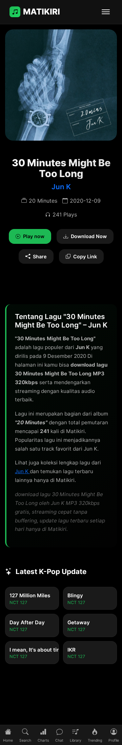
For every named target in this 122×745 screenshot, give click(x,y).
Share (40, 256)
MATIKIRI (41, 12)
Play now (33, 236)
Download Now (89, 236)
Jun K (61, 186)
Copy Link (85, 256)
